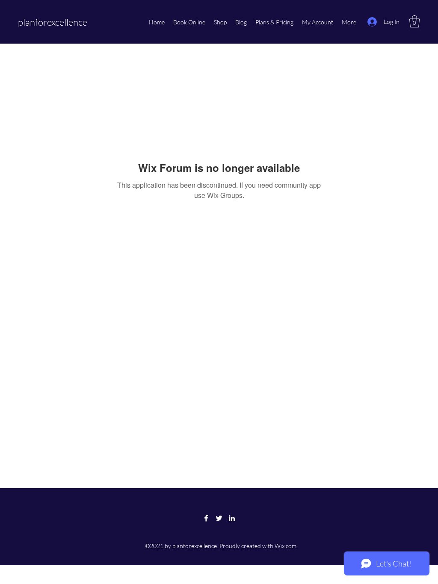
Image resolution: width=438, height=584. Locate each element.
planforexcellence (52, 22)
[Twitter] (219, 518)
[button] (414, 21)
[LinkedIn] (232, 518)
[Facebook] (206, 518)
